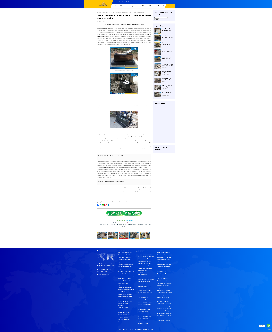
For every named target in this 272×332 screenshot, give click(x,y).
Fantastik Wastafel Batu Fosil (144, 292)
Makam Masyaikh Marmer (163, 295)
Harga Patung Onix (123, 307)
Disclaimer (128, 1)
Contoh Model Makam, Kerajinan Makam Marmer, (110, 197)
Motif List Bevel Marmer (124, 312)
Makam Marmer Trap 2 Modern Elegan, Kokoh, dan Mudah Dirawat (167, 86)
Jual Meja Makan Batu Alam (144, 290)
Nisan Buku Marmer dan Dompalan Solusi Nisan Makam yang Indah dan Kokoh (167, 72)
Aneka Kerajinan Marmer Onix (164, 273)
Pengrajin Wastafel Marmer (125, 269)
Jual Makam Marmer (142, 307)
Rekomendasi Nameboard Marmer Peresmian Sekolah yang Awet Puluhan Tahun (167, 50)
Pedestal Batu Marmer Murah (125, 317)
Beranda (99, 12)
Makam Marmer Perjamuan (125, 287)
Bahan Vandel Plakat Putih (124, 299)
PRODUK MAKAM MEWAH (107, 12)
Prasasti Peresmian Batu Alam (125, 250)
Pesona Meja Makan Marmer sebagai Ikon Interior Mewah (167, 93)
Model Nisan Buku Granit (143, 281)
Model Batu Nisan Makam (126, 197)
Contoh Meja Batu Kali (162, 281)
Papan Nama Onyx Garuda (125, 262)
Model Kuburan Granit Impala (164, 306)
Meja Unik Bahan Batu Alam (125, 296)
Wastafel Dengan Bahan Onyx (145, 302)
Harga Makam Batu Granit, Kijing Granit (107, 201)
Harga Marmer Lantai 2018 (124, 278)
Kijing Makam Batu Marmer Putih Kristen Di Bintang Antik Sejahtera (118, 155)
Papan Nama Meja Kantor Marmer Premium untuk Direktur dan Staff (168, 57)
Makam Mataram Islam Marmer (126, 271)
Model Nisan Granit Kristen (163, 250)
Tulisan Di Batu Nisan (162, 262)
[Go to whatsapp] (268, 325)
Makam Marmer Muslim (163, 301)
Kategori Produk (134, 6)
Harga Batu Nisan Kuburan (163, 320)
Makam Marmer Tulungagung (164, 311)
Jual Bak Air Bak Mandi (142, 297)
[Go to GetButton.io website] (268, 329)
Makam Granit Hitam (142, 318)
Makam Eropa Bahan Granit (125, 273)
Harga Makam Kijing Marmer (144, 101)
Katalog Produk (146, 6)
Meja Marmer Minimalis (163, 276)
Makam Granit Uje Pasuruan (164, 303)
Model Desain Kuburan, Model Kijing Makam (106, 199)
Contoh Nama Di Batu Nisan (164, 255)
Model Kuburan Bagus (119, 199)
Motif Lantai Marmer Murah (125, 294)
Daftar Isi (161, 6)
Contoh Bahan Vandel (143, 266)
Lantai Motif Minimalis (142, 284)
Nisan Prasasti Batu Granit (163, 259)
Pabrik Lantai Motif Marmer (124, 259)
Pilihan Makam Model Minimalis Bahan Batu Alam (114, 181)
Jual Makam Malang (142, 311)
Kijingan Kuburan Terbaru (163, 290)
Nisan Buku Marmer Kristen (124, 292)
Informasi (123, 6)
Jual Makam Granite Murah (164, 308)
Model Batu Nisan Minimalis (164, 264)
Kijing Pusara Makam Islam (125, 252)
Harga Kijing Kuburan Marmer (164, 292)
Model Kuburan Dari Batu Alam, (130, 199)
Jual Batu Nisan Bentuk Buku (164, 257)
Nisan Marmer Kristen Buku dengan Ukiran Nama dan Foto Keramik (167, 29)
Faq (133, 1)
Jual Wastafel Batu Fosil (124, 319)
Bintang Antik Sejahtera (135, 329)
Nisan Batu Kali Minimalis (163, 285)
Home (116, 1)
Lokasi (154, 6)
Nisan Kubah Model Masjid (124, 257)
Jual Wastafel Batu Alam (163, 269)
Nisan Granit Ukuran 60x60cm (164, 283)
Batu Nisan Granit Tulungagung (126, 276)
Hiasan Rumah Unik (162, 271)
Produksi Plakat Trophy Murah (125, 301)
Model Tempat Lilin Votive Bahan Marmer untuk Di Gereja (167, 79)
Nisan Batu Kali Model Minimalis (145, 295)
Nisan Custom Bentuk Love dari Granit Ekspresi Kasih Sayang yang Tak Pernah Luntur (167, 43)
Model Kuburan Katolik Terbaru (145, 316)
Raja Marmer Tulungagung (144, 254)
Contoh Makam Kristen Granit (144, 314)
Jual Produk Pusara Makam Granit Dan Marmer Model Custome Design (124, 24)
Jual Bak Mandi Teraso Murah (144, 300)
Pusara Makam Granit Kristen (125, 255)
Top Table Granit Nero (162, 278)
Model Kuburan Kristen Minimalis (126, 289)
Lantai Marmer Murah (142, 277)
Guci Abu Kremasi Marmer (124, 310)
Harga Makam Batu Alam (143, 321)
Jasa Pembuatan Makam (143, 309)
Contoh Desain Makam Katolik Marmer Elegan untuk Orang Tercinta (167, 64)
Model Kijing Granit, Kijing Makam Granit (124, 201)
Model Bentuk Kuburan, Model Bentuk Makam (141, 197)
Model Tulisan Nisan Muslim (164, 252)
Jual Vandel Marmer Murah (125, 266)
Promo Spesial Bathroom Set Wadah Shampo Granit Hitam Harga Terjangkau (167, 36)
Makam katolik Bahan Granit (164, 315)
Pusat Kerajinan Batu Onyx (124, 314)
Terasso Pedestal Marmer (124, 322)
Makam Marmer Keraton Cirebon (145, 279)
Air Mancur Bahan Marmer (163, 266)
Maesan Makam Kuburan (163, 318)
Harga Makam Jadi (162, 288)
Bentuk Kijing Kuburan (142, 323)
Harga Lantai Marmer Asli (124, 281)
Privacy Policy (122, 1)
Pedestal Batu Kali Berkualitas (125, 264)
